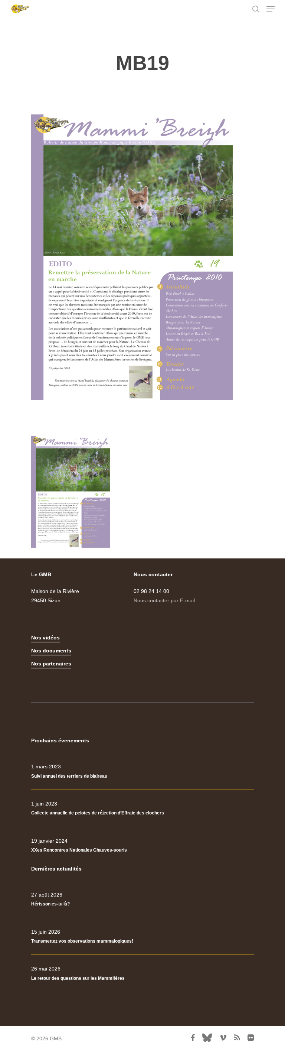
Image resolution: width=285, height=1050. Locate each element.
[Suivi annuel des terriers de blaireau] (142, 771)
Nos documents (51, 651)
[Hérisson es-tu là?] (142, 899)
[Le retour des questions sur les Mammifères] (142, 973)
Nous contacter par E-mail (164, 600)
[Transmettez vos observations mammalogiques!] (142, 936)
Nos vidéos (45, 638)
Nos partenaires (51, 664)
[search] (256, 8)
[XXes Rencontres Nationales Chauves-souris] (142, 845)
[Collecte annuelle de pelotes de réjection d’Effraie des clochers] (142, 808)
